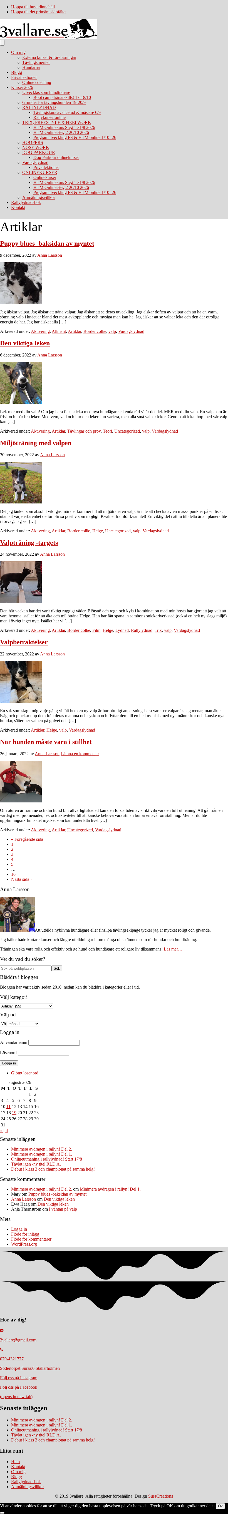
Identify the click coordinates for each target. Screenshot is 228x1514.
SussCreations (160, 1496)
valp (112, 331)
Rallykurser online (49, 117)
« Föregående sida (27, 839)
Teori (107, 431)
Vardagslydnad (35, 162)
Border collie (94, 331)
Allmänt (59, 331)
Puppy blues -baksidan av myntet (47, 243)
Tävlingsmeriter (36, 62)
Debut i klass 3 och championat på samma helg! (53, 1169)
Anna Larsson (23, 1199)
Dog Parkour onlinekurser (56, 157)
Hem (15, 1461)
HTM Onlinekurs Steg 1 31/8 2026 (64, 127)
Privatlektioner (24, 77)
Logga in (19, 1229)
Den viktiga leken (25, 343)
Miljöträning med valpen (35, 443)
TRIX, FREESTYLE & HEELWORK (56, 122)
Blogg (16, 72)
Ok (220, 1506)
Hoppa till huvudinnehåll (33, 6)
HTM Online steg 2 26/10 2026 (61, 132)
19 (14, 1112)
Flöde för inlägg (25, 1234)
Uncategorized (127, 431)
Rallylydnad (141, 630)
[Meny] (2, 43)
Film (96, 630)
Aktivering (40, 331)
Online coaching (36, 82)
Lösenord (8, 1052)
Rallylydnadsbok (26, 202)
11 (8, 1106)
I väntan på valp (63, 1209)
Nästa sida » (22, 879)
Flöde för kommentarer (31, 1239)
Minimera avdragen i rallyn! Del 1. (41, 1154)
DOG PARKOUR (38, 152)
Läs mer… (173, 949)
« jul (4, 1130)
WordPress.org (24, 1244)
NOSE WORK (35, 147)
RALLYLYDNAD (39, 107)
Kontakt (18, 207)
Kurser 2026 (22, 87)
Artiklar (74, 331)
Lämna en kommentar (80, 753)
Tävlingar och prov (84, 431)
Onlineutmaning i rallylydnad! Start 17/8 (46, 1159)
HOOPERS (32, 142)
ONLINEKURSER (39, 172)
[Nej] (2, 1513)
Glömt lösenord (24, 1073)
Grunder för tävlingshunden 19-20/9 (54, 102)
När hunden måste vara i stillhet (46, 741)
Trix (158, 630)
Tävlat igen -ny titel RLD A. (36, 1164)
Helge (97, 530)
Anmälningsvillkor (38, 197)
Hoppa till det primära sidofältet (38, 11)
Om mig (18, 52)
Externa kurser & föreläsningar (49, 57)
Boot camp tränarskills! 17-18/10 (62, 97)
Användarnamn (13, 1042)
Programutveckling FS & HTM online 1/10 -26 (74, 137)
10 (13, 874)
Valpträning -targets (29, 542)
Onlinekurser (44, 177)
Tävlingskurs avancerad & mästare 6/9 (67, 112)
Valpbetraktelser (24, 642)
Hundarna (31, 67)
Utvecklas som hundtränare (46, 92)
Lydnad (122, 630)
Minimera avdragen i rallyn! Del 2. (41, 1149)
